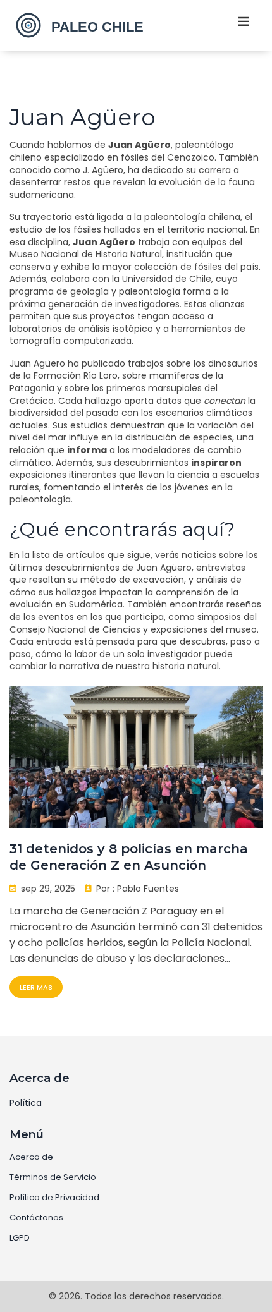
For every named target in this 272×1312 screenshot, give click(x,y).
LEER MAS (36, 987)
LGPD (19, 1238)
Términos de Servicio (52, 1177)
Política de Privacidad (54, 1198)
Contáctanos (36, 1218)
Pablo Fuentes (148, 888)
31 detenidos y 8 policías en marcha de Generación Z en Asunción (128, 857)
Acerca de (31, 1157)
